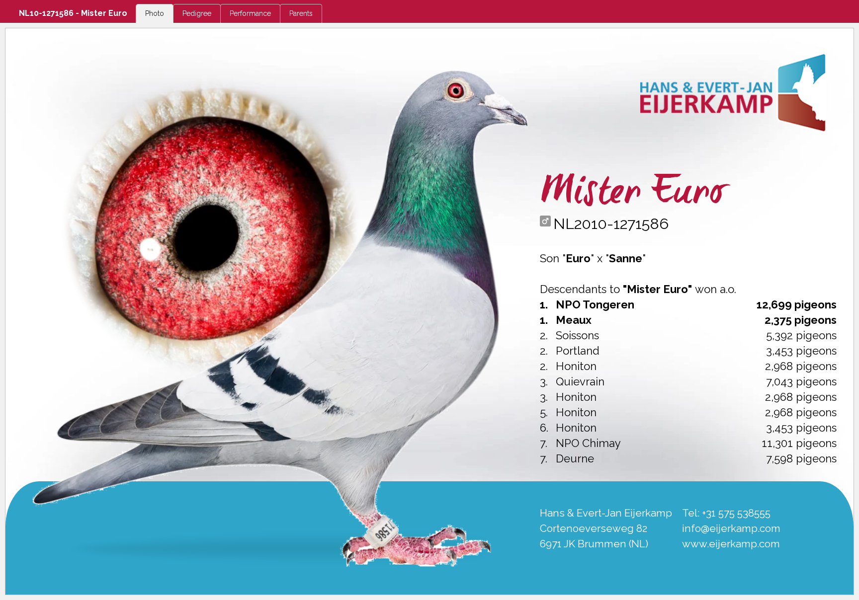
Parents (301, 13)
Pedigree (196, 13)
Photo (154, 13)
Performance (250, 13)
